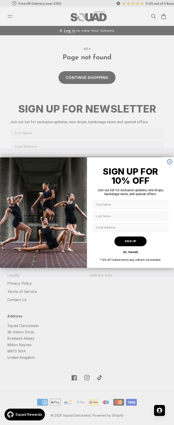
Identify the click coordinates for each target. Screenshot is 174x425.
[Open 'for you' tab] (159, 410)
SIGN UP (130, 241)
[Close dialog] (169, 161)
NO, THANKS (130, 252)
